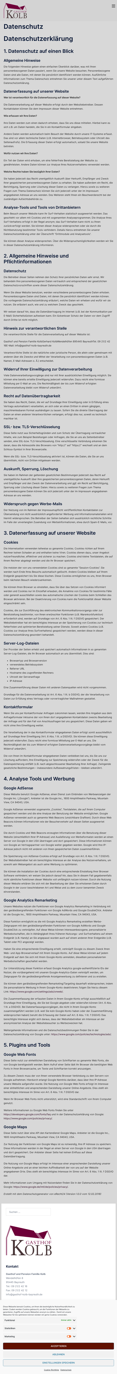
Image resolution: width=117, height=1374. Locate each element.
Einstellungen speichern (59, 1362)
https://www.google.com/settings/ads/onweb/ (36, 991)
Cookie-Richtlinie (51, 1370)
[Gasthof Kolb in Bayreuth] (15, 10)
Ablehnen (58, 1354)
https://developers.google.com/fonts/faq (27, 1114)
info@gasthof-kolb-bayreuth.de (24, 1294)
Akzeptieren (58, 1346)
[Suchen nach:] (28, 1212)
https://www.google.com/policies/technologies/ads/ (81, 1034)
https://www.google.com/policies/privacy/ (28, 1118)
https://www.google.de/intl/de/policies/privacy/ (40, 1186)
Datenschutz (65, 1370)
